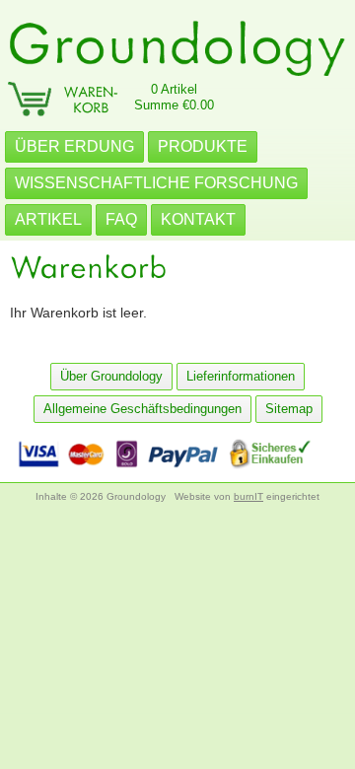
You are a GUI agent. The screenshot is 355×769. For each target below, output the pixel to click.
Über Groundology (111, 376)
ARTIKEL (48, 219)
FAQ (121, 219)
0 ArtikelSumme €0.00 (174, 97)
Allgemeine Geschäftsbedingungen (142, 408)
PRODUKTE (203, 146)
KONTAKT (198, 219)
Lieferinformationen (240, 376)
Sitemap (289, 408)
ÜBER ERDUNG (74, 146)
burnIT (248, 496)
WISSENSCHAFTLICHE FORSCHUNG (156, 183)
